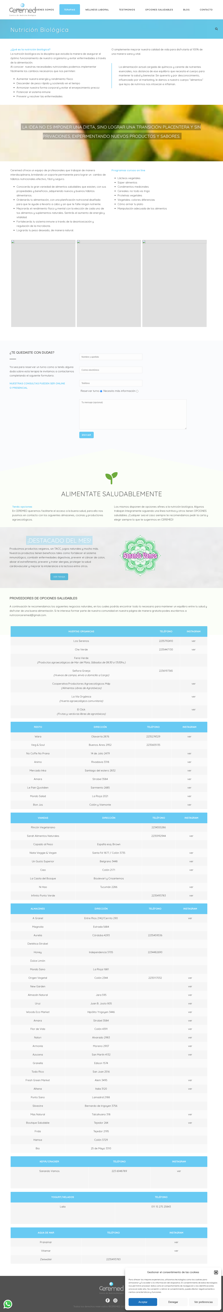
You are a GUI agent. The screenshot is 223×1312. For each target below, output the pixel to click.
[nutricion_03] (43, 283)
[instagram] (115, 1300)
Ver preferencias (203, 1301)
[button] (216, 1272)
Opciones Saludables (159, 9)
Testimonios (127, 9)
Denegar (173, 1301)
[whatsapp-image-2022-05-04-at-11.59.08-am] (109, 283)
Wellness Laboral (97, 9)
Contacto (206, 9)
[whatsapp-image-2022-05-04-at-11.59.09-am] (174, 283)
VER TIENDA (59, 576)
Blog (186, 9)
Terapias (69, 9)
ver (194, 641)
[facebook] (108, 1300)
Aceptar (143, 1301)
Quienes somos (44, 9)
